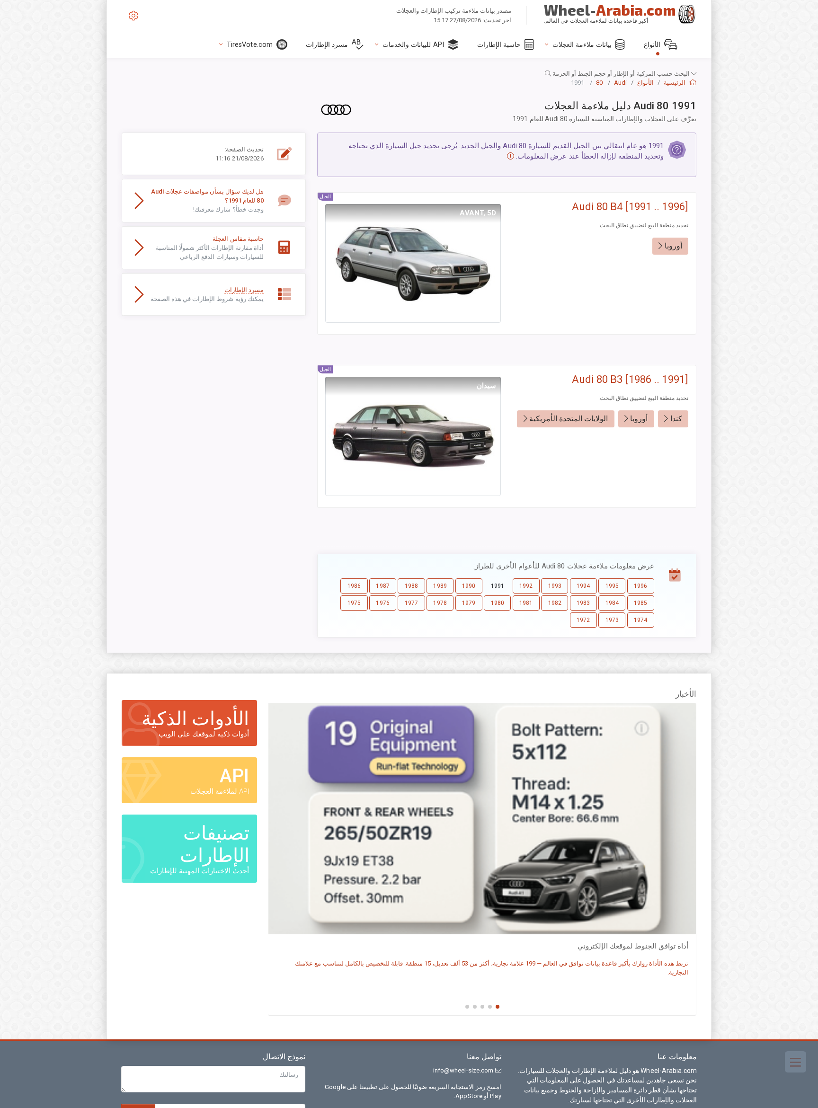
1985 (640, 603)
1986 (354, 586)
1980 (497, 603)
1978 (439, 603)
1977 (411, 603)
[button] (409, 73)
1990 (468, 586)
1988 (411, 586)
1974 (640, 620)
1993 (554, 586)
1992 (526, 586)
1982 (554, 603)
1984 (612, 603)
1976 (382, 603)
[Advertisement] (214, 394)
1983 (583, 603)
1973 (612, 620)
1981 (526, 603)
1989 (439, 586)
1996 (640, 586)
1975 (354, 603)
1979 (468, 603)
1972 (583, 620)
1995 (612, 586)
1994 (583, 586)
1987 (382, 586)
